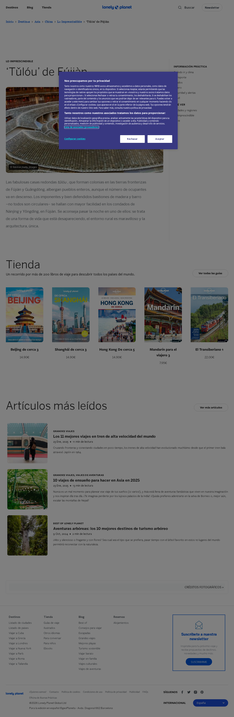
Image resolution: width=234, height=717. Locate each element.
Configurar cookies (74, 138)
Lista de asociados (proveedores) (81, 127)
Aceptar (159, 139)
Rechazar (132, 139)
